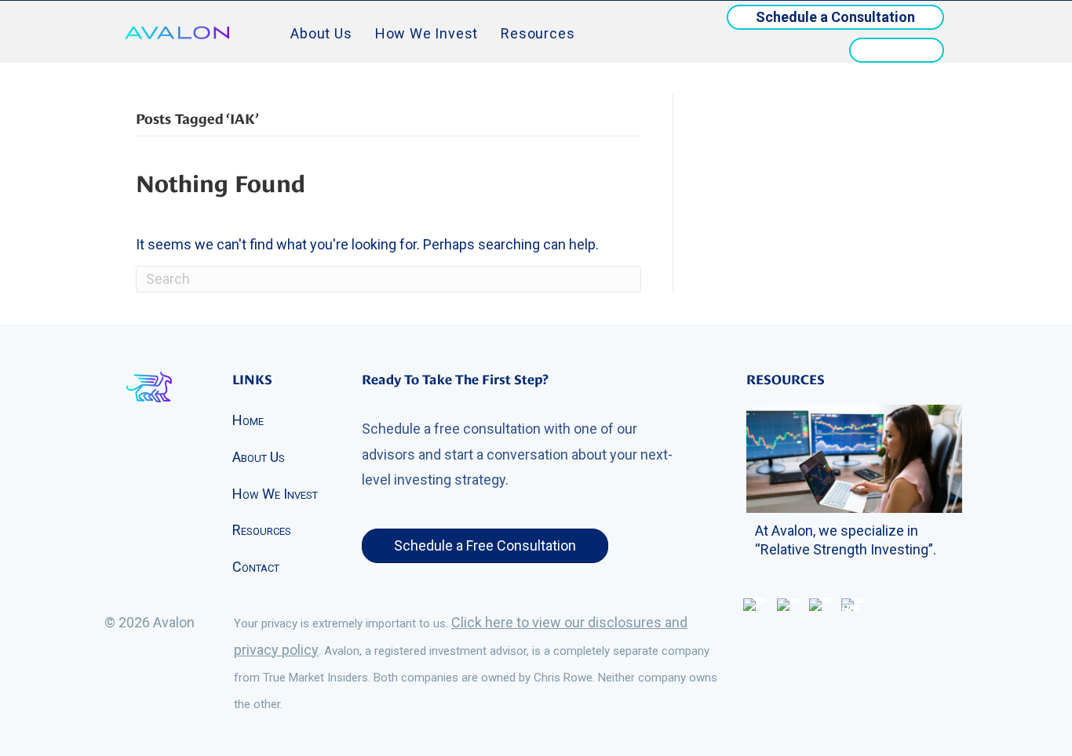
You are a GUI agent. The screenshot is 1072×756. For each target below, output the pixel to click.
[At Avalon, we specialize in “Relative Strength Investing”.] (854, 457)
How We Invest (426, 33)
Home (248, 420)
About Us (321, 33)
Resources (537, 33)
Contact (255, 566)
